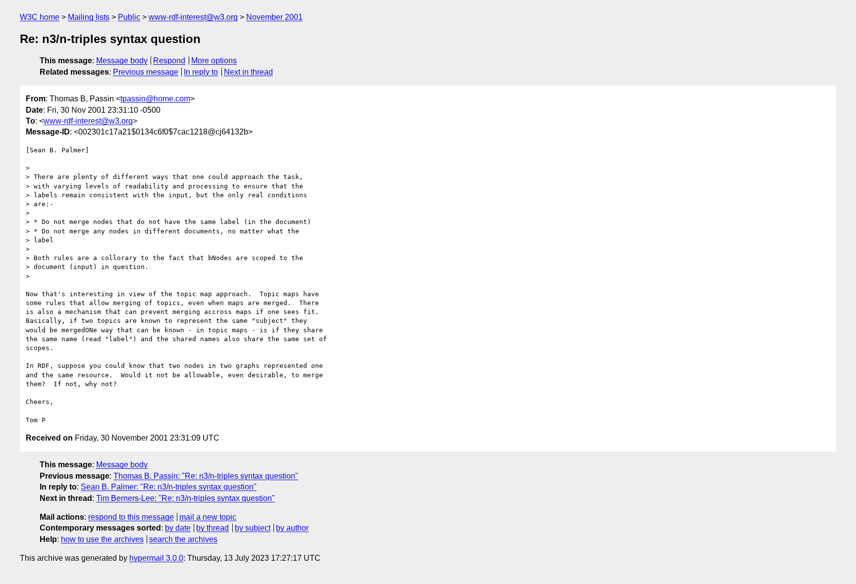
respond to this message (131, 517)
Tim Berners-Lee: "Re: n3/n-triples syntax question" (185, 498)
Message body (122, 60)
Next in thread (248, 72)
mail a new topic (207, 517)
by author (292, 528)
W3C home (39, 17)
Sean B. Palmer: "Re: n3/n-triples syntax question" (169, 487)
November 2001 (274, 17)
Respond (169, 60)
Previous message (145, 72)
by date (178, 528)
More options (214, 60)
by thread (212, 528)
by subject (252, 528)
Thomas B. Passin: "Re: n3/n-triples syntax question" (205, 476)
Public (129, 17)
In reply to (201, 72)
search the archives (183, 539)
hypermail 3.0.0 (156, 558)
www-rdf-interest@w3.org (193, 17)
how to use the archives (102, 539)
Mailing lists (88, 17)
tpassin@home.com (155, 98)
